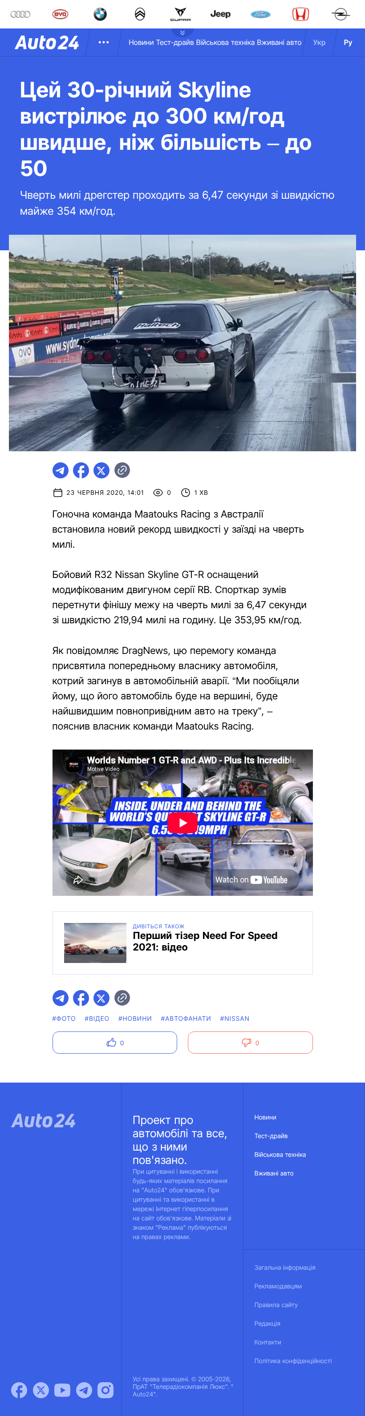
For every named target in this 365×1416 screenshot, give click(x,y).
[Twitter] (41, 1390)
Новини (141, 42)
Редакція (267, 1324)
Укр (319, 42)
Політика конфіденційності (293, 1361)
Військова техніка (225, 42)
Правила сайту (276, 1305)
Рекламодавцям (278, 1286)
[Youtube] (62, 1390)
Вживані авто (279, 42)
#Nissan (235, 1019)
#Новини (135, 1019)
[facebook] (81, 470)
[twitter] (101, 470)
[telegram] (61, 470)
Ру (348, 42)
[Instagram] (105, 1390)
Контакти (268, 1342)
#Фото (64, 1019)
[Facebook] (19, 1390)
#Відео (97, 1019)
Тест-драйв (175, 42)
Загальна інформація (285, 1268)
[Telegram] (84, 1390)
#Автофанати (186, 1019)
